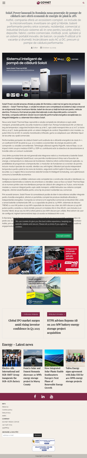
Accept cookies (63, 236)
